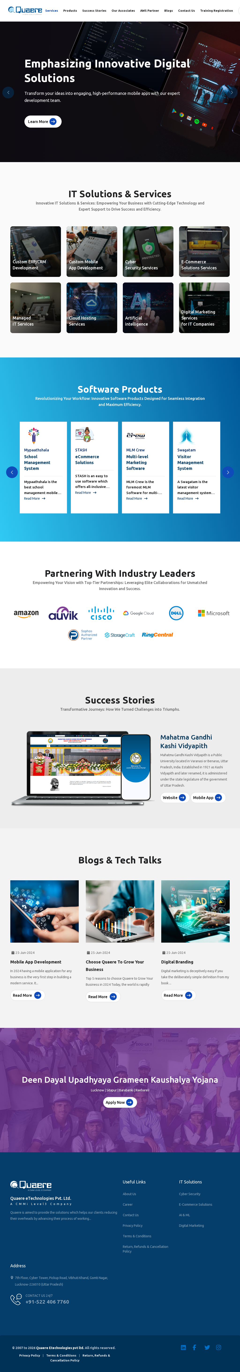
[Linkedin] (187, 1347)
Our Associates (123, 10)
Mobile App (203, 790)
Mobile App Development (35, 961)
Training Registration (216, 10)
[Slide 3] (128, 803)
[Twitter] (210, 1347)
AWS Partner (149, 10)
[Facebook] (198, 1347)
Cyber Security (189, 1194)
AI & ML (184, 1215)
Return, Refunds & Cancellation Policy (145, 1249)
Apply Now (115, 1102)
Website (170, 790)
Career (128, 1204)
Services (51, 10)
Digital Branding (177, 961)
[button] (232, 92)
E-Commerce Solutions (195, 1204)
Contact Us (186, 10)
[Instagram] (222, 1347)
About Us (129, 1194)
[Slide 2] (120, 803)
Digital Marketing (191, 1225)
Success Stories (94, 10)
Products (70, 10)
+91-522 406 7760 (47, 1302)
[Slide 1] (111, 803)
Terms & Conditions (137, 1236)
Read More (32, 493)
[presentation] (12, 472)
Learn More (38, 121)
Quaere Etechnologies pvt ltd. (60, 1348)
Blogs (168, 10)
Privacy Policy (132, 1225)
